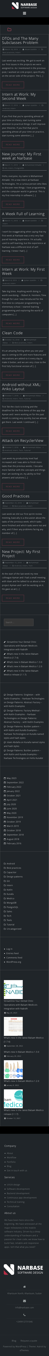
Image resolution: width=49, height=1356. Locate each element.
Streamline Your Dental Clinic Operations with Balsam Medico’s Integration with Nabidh (20, 646)
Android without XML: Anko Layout (21, 386)
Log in (9, 949)
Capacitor (11, 872)
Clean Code (12, 332)
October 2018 (14, 830)
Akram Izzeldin (31, 49)
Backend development (18, 1193)
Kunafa (10, 894)
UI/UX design (13, 1184)
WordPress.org (13, 962)
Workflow (11, 1157)
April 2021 (12, 800)
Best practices (8, 52)
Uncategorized (14, 928)
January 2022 (13, 791)
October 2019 (14, 821)
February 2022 (14, 787)
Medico (10, 898)
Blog (9, 1166)
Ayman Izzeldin (31, 105)
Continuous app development (22, 1197)
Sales (9, 911)
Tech (21, 398)
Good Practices (16, 496)
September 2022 (15, 782)
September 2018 (15, 834)
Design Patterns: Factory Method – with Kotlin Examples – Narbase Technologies (22, 714)
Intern (18, 52)
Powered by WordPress (14, 1346)
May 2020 (11, 813)
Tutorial (27, 398)
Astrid (40, 1346)
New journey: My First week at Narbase (21, 156)
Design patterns (15, 876)
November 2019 (15, 817)
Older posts (10, 609)
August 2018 (13, 839)
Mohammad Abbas (33, 395)
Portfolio (11, 1162)
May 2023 (11, 778)
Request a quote (29, 1340)
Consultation (13, 1206)
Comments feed (14, 957)
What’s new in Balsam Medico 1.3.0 (24, 662)
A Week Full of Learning (23, 213)
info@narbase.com (24, 1307)
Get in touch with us (17, 1170)
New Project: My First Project (21, 553)
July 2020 (11, 804)
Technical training (15, 1202)
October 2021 (14, 795)
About (10, 1153)
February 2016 (14, 843)
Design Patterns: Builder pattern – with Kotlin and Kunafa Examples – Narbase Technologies (22, 730)
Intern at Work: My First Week (23, 271)
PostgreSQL (19, 168)
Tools (9, 920)
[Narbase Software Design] (23, 1269)
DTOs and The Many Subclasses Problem (20, 40)
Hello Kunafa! (36, 758)
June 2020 (12, 808)
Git (6, 168)
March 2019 (13, 826)
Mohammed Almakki (33, 165)
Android (6, 108)
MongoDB (11, 902)
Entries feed (12, 953)
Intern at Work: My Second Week (19, 96)
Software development (18, 1189)
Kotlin (10, 889)
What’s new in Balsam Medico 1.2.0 (24, 666)
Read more (13, 85)
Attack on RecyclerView (22, 440)
